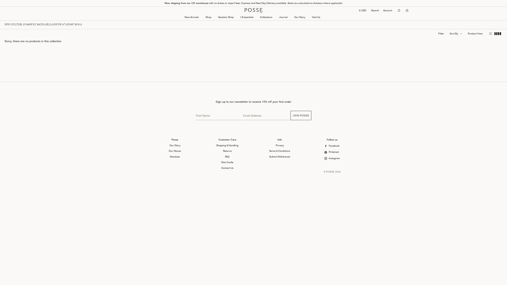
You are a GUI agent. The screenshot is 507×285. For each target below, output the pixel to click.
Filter (441, 33)
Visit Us (316, 17)
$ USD (362, 10)
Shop (208, 17)
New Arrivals (192, 17)
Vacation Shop (226, 17)
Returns (227, 150)
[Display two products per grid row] (497, 33)
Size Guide (227, 162)
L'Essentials (247, 17)
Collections (266, 17)
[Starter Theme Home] (253, 10)
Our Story (299, 17)
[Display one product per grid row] (490, 33)
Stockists (175, 156)
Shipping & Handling (227, 145)
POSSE (330, 171)
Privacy (280, 145)
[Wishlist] (399, 10)
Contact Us (227, 167)
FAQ (227, 156)
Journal (283, 17)
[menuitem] (191, 17)
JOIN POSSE (301, 115)
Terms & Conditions (279, 150)
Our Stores (175, 150)
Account (387, 10)
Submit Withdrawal (279, 156)
